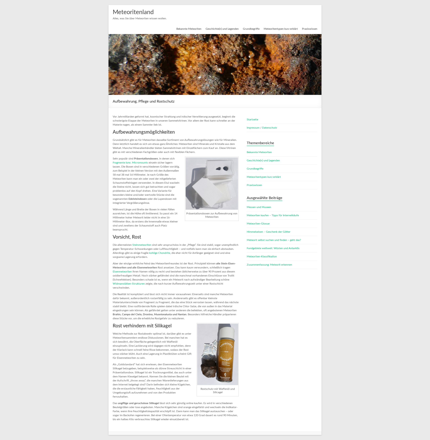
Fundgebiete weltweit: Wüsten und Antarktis (273, 248)
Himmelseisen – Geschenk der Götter (268, 231)
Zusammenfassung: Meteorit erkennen (269, 264)
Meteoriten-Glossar (258, 223)
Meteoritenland (133, 12)
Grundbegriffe (251, 29)
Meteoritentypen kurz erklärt (281, 29)
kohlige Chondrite (159, 253)
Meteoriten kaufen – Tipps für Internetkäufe (273, 215)
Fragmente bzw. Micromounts (130, 162)
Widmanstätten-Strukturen (129, 283)
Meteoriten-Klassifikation (262, 256)
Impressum (253, 127)
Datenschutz (269, 127)
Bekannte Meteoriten (188, 29)
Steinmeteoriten (141, 245)
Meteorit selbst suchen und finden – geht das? (274, 240)
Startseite (252, 119)
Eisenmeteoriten (122, 271)
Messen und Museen (259, 207)
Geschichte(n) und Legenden (222, 29)
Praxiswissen (309, 29)
